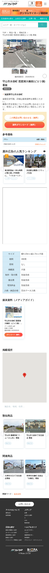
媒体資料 (17, 494)
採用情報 (8, 515)
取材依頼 (27, 522)
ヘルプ (26, 532)
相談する (43, 18)
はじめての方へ (28, 530)
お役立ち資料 (20, 18)
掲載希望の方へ (28, 535)
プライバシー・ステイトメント (33, 540)
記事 (25, 512)
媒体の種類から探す (11, 530)
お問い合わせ (24, 504)
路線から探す (9, 537)
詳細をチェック (40, 144)
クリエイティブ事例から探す (14, 540)
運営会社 (8, 512)
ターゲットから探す (11, 532)
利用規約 (27, 537)
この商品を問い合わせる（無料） (24, 118)
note (25, 520)
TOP (4, 33)
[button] (24, 375)
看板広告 (22, 33)
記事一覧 (32, 18)
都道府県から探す (11, 535)
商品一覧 (12, 33)
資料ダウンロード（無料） (24, 125)
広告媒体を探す (7, 18)
